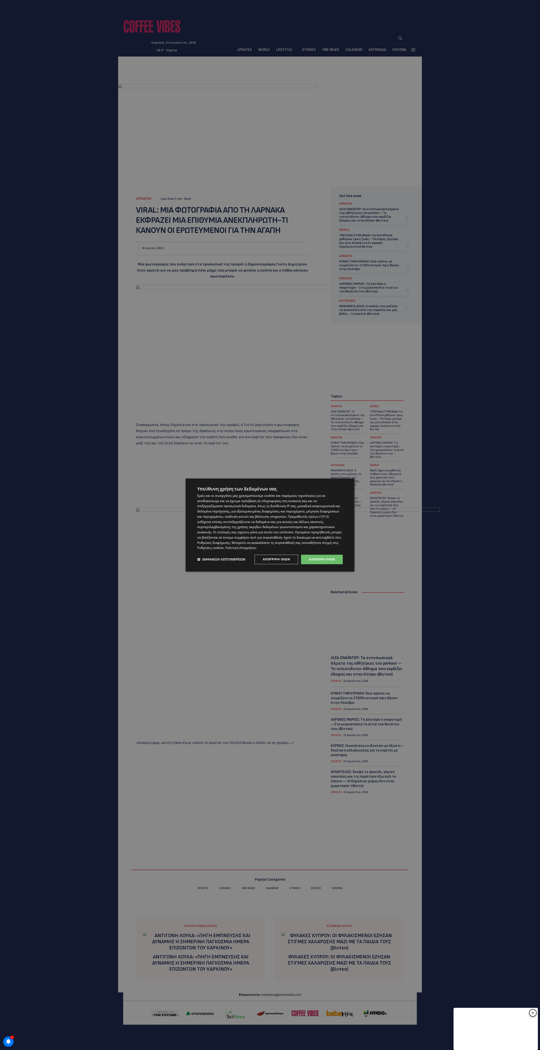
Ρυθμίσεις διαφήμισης (213, 543)
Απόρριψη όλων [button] (276, 559)
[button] (221, 559)
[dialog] (270, 525)
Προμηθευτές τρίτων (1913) (308, 516)
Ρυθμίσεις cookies (210, 548)
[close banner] (533, 1013)
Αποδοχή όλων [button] (322, 559)
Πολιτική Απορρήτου (240, 548)
